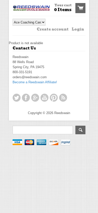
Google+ (35, 98)
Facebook (26, 98)
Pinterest (54, 98)
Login (78, 29)
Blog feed (63, 98)
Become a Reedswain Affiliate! (35, 82)
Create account (53, 29)
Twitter (17, 98)
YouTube (44, 98)
